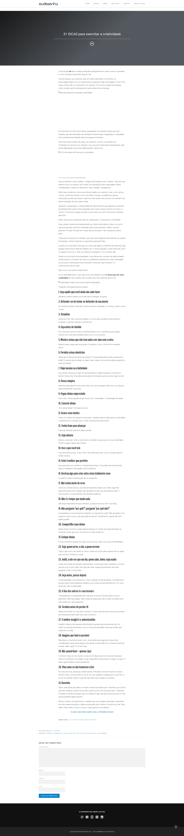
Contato (126, 3)
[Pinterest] (97, 817)
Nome (41, 770)
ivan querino (102, 733)
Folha (74, 720)
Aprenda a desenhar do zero (56, 733)
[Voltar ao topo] (175, 827)
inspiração (92, 733)
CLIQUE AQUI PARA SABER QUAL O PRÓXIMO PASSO (92, 712)
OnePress (100, 831)
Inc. (69, 720)
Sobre (105, 3)
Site (40, 786)
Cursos (96, 3)
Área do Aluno (139, 3)
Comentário (44, 747)
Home (88, 3)
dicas (70, 733)
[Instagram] (82, 817)
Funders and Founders (87, 720)
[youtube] (92, 817)
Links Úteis (115, 3)
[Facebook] (87, 817)
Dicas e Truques (54, 731)
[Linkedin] (102, 817)
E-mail (42, 778)
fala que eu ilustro (80, 733)
